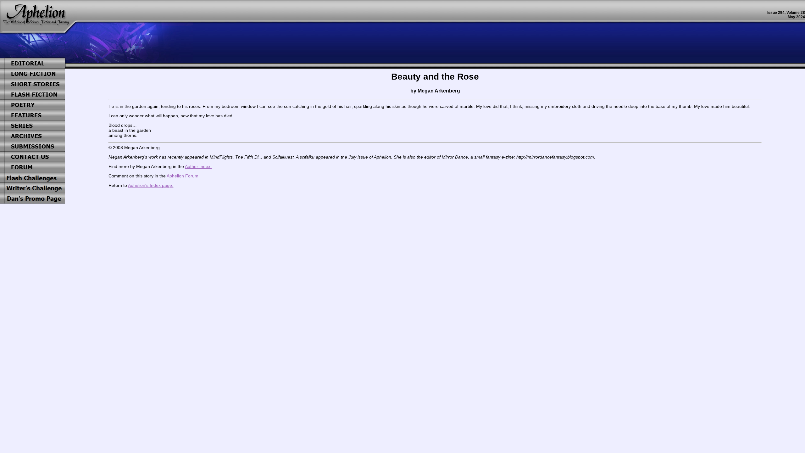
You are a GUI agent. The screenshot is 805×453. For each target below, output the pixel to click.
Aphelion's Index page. (150, 185)
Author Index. (198, 166)
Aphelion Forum (182, 175)
